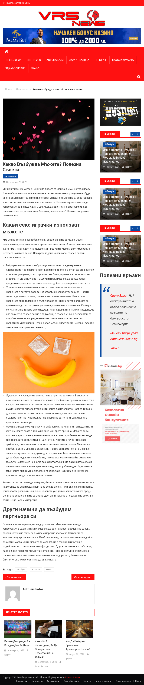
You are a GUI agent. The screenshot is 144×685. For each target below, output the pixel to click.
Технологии (13, 59)
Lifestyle (101, 59)
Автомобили (55, 59)
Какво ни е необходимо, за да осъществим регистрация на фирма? (46, 649)
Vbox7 (114, 348)
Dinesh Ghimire (72, 677)
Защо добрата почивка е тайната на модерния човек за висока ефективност (119, 155)
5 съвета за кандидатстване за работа (16, 577)
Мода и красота (123, 59)
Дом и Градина (79, 59)
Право (35, 68)
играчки (36, 569)
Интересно (34, 59)
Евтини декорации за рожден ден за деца (17, 643)
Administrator (33, 589)
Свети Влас (118, 295)
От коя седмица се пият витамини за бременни (84, 577)
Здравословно (15, 68)
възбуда (21, 569)
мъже (49, 569)
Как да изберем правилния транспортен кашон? (78, 645)
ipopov (7, 655)
